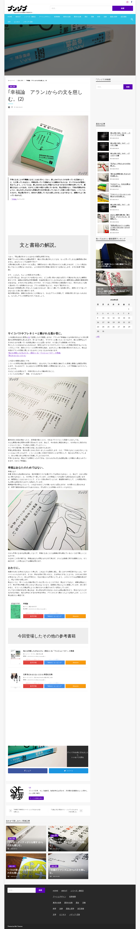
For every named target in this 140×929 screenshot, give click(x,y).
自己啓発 (123, 16)
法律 (105, 16)
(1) (29, 337)
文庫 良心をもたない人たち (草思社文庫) (38, 674)
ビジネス (17, 22)
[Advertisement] (48, 217)
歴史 (86, 16)
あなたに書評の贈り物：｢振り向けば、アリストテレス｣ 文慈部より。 (120, 217)
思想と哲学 (113, 16)
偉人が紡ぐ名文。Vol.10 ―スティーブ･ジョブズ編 (120, 134)
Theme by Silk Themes (15, 926)
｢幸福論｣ (14, 199)
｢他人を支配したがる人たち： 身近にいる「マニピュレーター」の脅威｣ (34, 353)
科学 (98, 16)
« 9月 (98, 337)
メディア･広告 (28, 22)
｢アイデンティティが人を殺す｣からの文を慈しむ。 (25, 843)
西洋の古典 (77, 16)
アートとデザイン (45, 16)
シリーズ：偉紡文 (30, 16)
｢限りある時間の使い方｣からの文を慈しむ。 (120, 175)
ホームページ (11, 80)
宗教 (92, 16)
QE (12, 107)
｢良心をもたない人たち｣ (17, 355)
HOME (10, 16)
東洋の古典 (67, 16)
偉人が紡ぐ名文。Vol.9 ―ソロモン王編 (120, 144)
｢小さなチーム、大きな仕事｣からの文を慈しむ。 (120, 185)
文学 (9, 22)
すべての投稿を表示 (36, 798)
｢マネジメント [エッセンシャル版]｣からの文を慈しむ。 (120, 195)
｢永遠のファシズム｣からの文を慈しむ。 (67, 871)
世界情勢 (57, 16)
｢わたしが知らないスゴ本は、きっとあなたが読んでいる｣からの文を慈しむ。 (68, 842)
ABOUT (18, 16)
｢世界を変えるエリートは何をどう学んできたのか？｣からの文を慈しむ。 (120, 227)
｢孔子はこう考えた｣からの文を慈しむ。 (120, 165)
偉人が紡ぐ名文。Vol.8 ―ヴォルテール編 (120, 154)
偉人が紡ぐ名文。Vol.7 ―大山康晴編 (120, 205)
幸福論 (25, 603)
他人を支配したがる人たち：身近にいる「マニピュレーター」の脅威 (48, 651)
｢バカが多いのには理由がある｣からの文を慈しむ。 (25, 871)
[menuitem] (10, 16)
